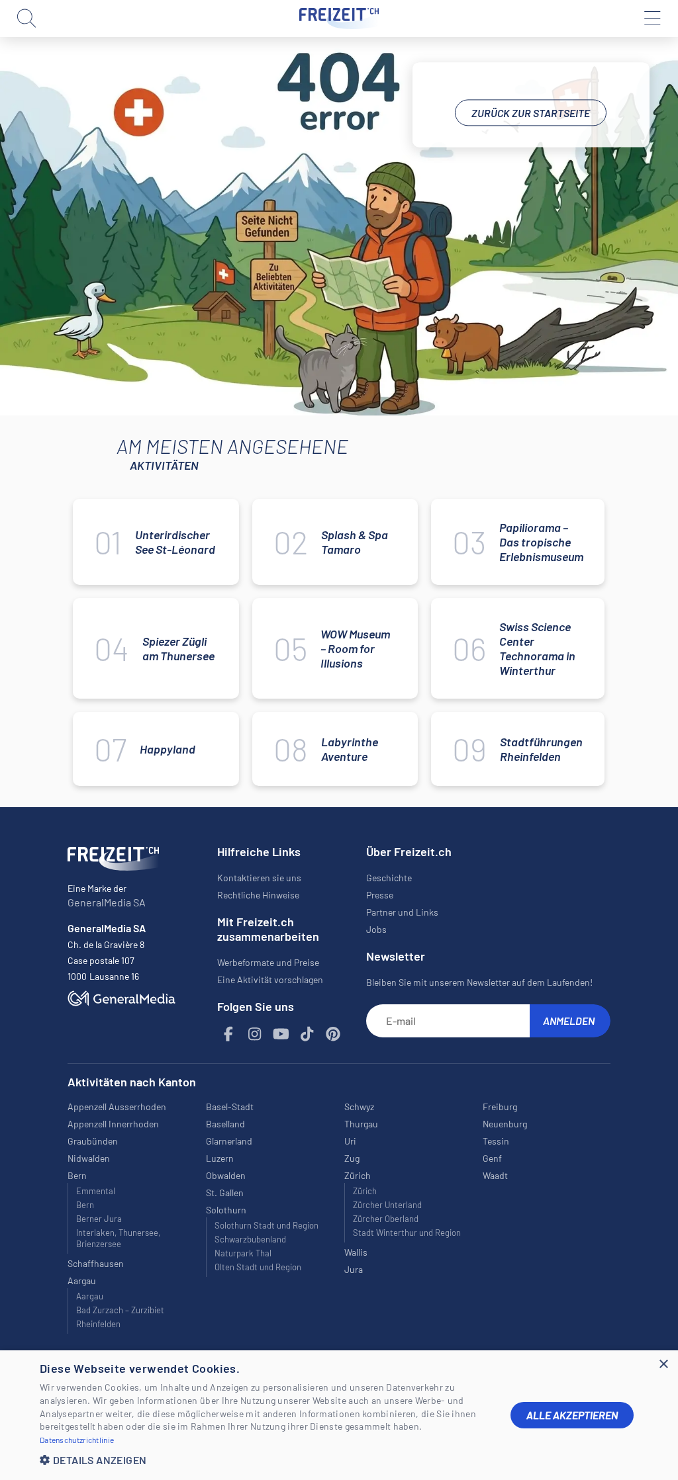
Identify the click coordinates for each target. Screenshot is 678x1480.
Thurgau (361, 1123)
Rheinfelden (98, 1324)
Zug (352, 1158)
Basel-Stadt (230, 1106)
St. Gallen (225, 1192)
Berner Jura (99, 1218)
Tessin (496, 1141)
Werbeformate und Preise (268, 962)
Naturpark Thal (243, 1253)
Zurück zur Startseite (530, 113)
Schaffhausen (96, 1263)
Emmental (95, 1191)
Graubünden (93, 1141)
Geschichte (389, 877)
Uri (350, 1141)
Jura (353, 1269)
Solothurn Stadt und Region (266, 1225)
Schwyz (359, 1106)
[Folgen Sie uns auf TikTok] (307, 1034)
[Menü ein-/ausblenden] (651, 18)
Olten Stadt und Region (258, 1267)
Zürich (365, 1191)
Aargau (89, 1296)
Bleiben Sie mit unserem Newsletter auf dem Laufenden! (479, 982)
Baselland (225, 1123)
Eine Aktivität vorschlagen (270, 979)
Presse (379, 894)
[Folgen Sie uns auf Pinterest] (334, 1034)
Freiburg (500, 1106)
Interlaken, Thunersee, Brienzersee (118, 1238)
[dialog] (339, 1415)
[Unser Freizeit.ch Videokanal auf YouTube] (281, 1034)
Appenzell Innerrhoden (113, 1123)
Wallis (355, 1252)
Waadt (495, 1175)
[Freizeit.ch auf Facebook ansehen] (229, 1034)
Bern (85, 1204)
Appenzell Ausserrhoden (117, 1106)
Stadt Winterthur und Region (407, 1232)
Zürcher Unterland (387, 1204)
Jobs (376, 929)
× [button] (663, 1365)
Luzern (220, 1158)
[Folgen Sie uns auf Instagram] (255, 1034)
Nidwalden (89, 1158)
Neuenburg (505, 1123)
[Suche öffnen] (26, 18)
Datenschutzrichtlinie (77, 1439)
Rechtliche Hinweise (258, 894)
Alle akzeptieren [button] (572, 1415)
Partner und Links (402, 912)
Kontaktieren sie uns (259, 877)
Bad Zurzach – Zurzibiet (120, 1310)
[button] (265, 1459)
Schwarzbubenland (250, 1239)
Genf (492, 1158)
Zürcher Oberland (385, 1218)
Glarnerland (229, 1141)
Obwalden (226, 1175)
